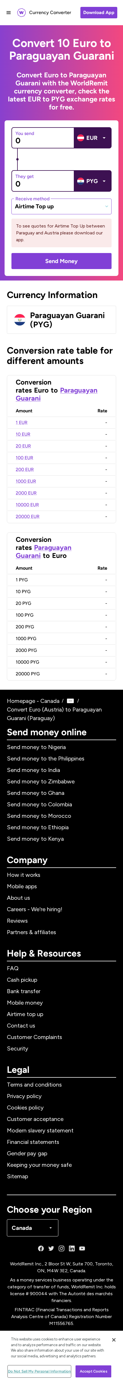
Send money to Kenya (35, 838)
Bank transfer (23, 991)
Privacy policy (24, 1096)
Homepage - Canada (33, 700)
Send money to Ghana (35, 792)
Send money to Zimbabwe (41, 781)
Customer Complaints (34, 1037)
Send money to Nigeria (36, 747)
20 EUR (23, 446)
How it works (23, 874)
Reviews (17, 920)
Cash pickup (22, 979)
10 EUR (23, 434)
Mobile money (25, 1002)
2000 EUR (26, 493)
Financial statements (33, 1141)
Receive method (32, 198)
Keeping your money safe (39, 1164)
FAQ (13, 968)
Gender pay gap (27, 1153)
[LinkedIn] (72, 1248)
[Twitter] (51, 1248)
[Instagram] (61, 1248)
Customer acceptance (35, 1119)
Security (17, 1048)
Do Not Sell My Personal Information (39, 1371)
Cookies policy (25, 1107)
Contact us (21, 1025)
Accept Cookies (93, 1371)
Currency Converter (50, 12)
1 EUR (21, 422)
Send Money (61, 261)
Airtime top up (25, 1014)
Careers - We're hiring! (34, 909)
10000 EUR (27, 504)
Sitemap (17, 1176)
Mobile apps (22, 886)
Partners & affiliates (31, 932)
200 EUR (25, 469)
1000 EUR (26, 481)
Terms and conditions (34, 1084)
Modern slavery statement (40, 1130)
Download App (98, 12)
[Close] (114, 1340)
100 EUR (24, 457)
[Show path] (70, 701)
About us (18, 897)
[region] (61, 1356)
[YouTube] (82, 1248)
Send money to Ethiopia (38, 827)
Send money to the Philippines (45, 758)
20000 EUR (27, 516)
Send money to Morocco (39, 815)
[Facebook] (41, 1248)
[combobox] (61, 206)
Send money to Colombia (39, 804)
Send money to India (33, 770)
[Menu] (9, 12)
